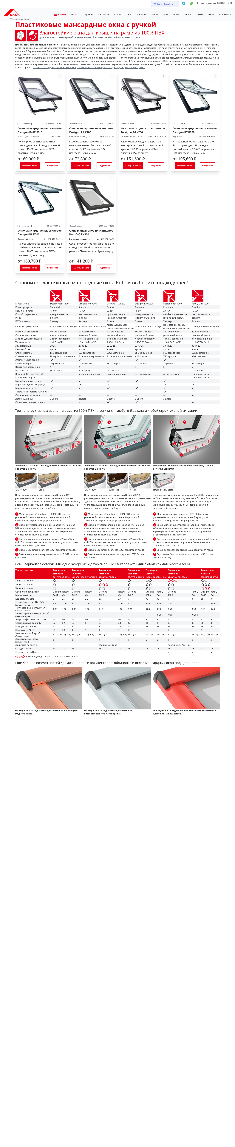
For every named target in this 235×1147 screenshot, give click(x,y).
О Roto (129, 14)
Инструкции (103, 14)
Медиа (211, 14)
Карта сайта (225, 14)
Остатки (199, 14)
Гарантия (88, 14)
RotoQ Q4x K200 (200, 303)
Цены (165, 14)
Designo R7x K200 (116, 303)
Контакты (141, 14)
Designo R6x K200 (144, 303)
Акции (188, 14)
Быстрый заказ (29, 165)
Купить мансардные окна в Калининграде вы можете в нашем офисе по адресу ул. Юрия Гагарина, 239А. (89, 67)
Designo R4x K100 (59, 303)
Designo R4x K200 (87, 303)
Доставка (75, 14)
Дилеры (154, 14)
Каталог (62, 14)
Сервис (176, 14)
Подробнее (52, 165)
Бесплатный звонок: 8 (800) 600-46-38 (214, 3)
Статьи (117, 14)
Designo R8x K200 (172, 303)
